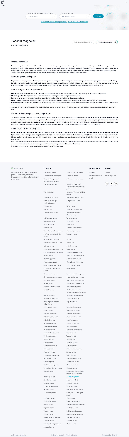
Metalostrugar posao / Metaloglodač (73, 214)
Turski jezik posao (50, 323)
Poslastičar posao (50, 401)
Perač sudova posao (73, 401)
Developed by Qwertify (110, 435)
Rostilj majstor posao (51, 386)
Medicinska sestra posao (74, 197)
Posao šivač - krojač (73, 221)
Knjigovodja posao (50, 172)
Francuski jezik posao (73, 317)
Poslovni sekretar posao (74, 172)
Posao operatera (49, 330)
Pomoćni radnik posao (51, 298)
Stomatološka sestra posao (53, 243)
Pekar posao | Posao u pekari (53, 249)
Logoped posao (49, 427)
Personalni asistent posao (75, 277)
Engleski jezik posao (50, 314)
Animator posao (49, 246)
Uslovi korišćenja (71, 435)
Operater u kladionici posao (75, 274)
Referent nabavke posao (52, 287)
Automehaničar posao (51, 213)
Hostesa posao (49, 389)
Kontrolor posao (71, 368)
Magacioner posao (50, 221)
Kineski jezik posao (72, 323)
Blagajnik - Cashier (72, 383)
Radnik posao (70, 339)
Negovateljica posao (73, 231)
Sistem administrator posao (53, 265)
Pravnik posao (48, 256)
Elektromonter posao (50, 184)
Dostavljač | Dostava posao (53, 368)
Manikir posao (71, 424)
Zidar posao (48, 206)
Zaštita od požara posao (74, 411)
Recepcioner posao (72, 176)
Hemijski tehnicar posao (74, 349)
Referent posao (49, 414)
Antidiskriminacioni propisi (95, 177)
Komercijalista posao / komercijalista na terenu (51, 180)
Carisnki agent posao (51, 262)
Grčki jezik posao (49, 320)
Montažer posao (49, 339)
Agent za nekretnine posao (75, 256)
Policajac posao (71, 421)
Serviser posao (71, 326)
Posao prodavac (49, 224)
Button (95, 13)
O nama (107, 172)
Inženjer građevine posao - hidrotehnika (52, 303)
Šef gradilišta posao (73, 201)
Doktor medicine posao (74, 358)
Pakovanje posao (49, 377)
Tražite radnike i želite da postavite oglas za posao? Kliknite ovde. (64, 22)
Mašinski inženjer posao (74, 209)
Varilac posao (48, 342)
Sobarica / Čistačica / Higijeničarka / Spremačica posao (75, 187)
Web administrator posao (74, 389)
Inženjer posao (48, 349)
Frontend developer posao (52, 424)
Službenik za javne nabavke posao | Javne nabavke (75, 372)
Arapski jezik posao (50, 326)
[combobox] (28, 16)
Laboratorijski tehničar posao (53, 252)
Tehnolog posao (71, 218)
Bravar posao (48, 209)
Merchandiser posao (73, 417)
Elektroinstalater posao (51, 333)
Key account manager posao (53, 277)
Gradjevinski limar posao (74, 414)
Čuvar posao (70, 268)
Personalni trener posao (51, 355)
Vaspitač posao (71, 234)
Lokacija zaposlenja (67, 13)
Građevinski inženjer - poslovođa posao (51, 202)
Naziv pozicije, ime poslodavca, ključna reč (40, 13)
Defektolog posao (50, 259)
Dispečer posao (49, 383)
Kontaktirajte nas (110, 176)
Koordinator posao (50, 380)
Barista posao (48, 411)
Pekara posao (48, 310)
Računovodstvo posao (51, 274)
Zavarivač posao (71, 342)
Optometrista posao (50, 358)
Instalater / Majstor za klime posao (75, 193)
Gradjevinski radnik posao (52, 417)
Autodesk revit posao (73, 287)
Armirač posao (71, 333)
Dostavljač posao (72, 408)
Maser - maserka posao (74, 252)
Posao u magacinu (72, 377)
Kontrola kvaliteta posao (74, 330)
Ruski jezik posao (72, 320)
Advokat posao (71, 355)
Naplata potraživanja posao (75, 283)
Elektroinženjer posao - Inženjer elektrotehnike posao (76, 291)
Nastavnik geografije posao (75, 405)
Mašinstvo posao (49, 295)
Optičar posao (48, 283)
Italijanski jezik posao (51, 317)
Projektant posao (49, 352)
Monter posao (48, 405)
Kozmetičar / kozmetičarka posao (52, 270)
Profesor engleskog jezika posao (52, 235)
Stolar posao (70, 224)
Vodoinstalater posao (51, 197)
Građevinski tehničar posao (75, 280)
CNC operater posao (50, 218)
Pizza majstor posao (73, 265)
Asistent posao (71, 346)
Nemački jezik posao (73, 314)
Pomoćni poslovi (72, 380)
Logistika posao (71, 302)
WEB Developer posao (51, 365)
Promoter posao (71, 386)
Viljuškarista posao (72, 362)
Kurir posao (70, 243)
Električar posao (49, 192)
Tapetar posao (71, 336)
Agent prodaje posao (50, 393)
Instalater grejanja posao (74, 295)
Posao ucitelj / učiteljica (51, 239)
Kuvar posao (70, 249)
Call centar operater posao (75, 179)
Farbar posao (70, 206)
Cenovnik (92, 172)
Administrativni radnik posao (53, 176)
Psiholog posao (71, 246)
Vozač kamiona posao (73, 259)
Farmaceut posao (49, 280)
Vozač (68, 239)
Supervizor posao (49, 408)
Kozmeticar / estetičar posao (53, 231)
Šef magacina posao (50, 346)
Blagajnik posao (49, 371)
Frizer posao (48, 228)
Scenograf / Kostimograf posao (74, 394)
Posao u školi (70, 398)
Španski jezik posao (73, 310)
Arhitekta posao (49, 290)
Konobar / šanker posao (74, 228)
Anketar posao (71, 352)
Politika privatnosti (57, 435)
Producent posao (49, 398)
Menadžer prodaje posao (74, 262)
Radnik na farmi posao (73, 307)
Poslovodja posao (50, 336)
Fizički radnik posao (50, 307)
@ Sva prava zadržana (18, 435)
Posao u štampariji (72, 298)
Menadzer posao (72, 365)
